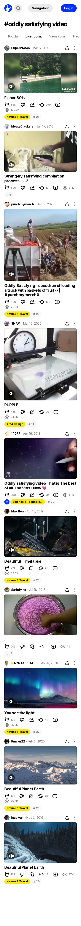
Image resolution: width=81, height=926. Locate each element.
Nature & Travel (17, 116)
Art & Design (14, 424)
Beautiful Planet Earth (24, 789)
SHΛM (15, 323)
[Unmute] (11, 86)
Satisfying (18, 589)
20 (51, 502)
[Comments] (32, 104)
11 (31, 424)
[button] (7, 104)
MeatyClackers (22, 126)
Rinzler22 (18, 741)
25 (36, 117)
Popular (13, 36)
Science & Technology (28, 501)
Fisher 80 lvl (15, 97)
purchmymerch (22, 204)
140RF (15, 433)
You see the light (19, 713)
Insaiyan (17, 817)
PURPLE (11, 405)
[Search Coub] (18, 8)
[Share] (67, 48)
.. (5, 639)
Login (68, 8)
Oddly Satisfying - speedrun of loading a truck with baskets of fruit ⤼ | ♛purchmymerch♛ (39, 290)
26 (36, 881)
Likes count (33, 36)
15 (9, 653)
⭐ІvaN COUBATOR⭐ (23, 663)
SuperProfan (20, 48)
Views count (57, 36)
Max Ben (17, 511)
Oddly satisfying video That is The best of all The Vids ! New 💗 (40, 485)
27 (36, 732)
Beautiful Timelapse (22, 561)
